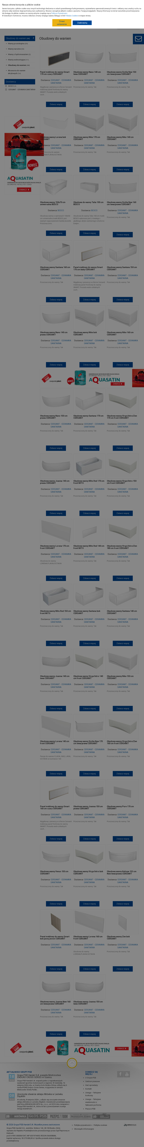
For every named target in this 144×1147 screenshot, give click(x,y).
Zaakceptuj (82, 23)
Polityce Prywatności (59, 13)
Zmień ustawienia (62, 22)
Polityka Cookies (71, 16)
